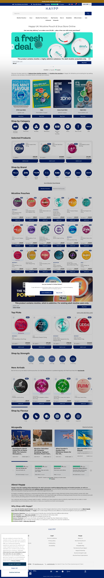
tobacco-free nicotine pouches (38, 73)
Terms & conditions (52, 538)
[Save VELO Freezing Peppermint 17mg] (55, 251)
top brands (81, 370)
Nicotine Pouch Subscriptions (80, 555)
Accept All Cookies (14, 564)
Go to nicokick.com (47, 292)
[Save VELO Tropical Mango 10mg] (69, 198)
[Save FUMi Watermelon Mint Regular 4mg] (27, 198)
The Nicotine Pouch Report (80, 548)
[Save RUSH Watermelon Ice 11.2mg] (41, 198)
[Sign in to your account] (75, 4)
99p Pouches (54, 18)
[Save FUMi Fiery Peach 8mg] (76, 379)
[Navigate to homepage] (52, 529)
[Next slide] (91, 47)
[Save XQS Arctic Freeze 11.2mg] (34, 318)
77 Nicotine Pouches (24, 510)
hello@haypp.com (38, 564)
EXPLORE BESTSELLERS (85, 313)
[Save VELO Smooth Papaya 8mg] (14, 226)
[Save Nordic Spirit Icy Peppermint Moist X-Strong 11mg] (41, 226)
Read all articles (87, 427)
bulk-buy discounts (29, 521)
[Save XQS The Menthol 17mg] (41, 144)
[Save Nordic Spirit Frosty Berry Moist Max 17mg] (69, 251)
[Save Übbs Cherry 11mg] (75, 318)
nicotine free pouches (56, 73)
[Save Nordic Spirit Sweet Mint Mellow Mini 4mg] (55, 379)
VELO (84, 509)
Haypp (80, 535)
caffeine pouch (39, 489)
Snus (31, 18)
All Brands (48, 20)
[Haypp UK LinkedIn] (30, 574)
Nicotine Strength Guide (80, 553)
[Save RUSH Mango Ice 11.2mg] (82, 251)
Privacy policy (51, 540)
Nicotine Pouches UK (80, 540)
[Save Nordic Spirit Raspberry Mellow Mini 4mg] (34, 379)
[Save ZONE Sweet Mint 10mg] (15, 144)
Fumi (34, 510)
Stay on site (59, 292)
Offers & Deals (77, 18)
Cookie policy (52, 543)
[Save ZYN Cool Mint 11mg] (69, 226)
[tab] (19, 461)
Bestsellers (69, 18)
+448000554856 (51, 564)
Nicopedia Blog (80, 545)
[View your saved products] (79, 4)
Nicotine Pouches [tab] (45, 188)
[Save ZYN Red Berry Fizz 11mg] (14, 251)
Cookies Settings (14, 572)
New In (62, 18)
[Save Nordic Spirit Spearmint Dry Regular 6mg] (55, 198)
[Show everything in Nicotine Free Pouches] (48, 18)
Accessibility (52, 545)
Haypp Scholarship (80, 550)
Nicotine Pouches (21, 18)
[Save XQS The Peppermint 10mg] (82, 198)
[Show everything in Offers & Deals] (82, 18)
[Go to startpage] (52, 8)
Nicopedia (55, 20)
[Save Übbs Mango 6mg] (27, 251)
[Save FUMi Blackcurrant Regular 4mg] (14, 198)
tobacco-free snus (61, 487)
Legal (52, 535)
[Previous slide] (12, 47)
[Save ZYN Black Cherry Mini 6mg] (82, 226)
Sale (86, 18)
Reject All (14, 568)
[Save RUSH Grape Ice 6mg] (55, 226)
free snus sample (30, 515)
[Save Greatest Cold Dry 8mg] (14, 379)
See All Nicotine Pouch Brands (52, 183)
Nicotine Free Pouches (41, 18)
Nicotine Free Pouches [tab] (58, 188)
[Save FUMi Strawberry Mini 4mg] (41, 251)
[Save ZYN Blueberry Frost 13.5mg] (27, 226)
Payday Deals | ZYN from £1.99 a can (51, 1)
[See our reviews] (54, 4)
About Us (80, 538)
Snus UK (80, 543)
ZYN (16, 510)
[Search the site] (88, 13)
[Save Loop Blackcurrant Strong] (68, 144)
